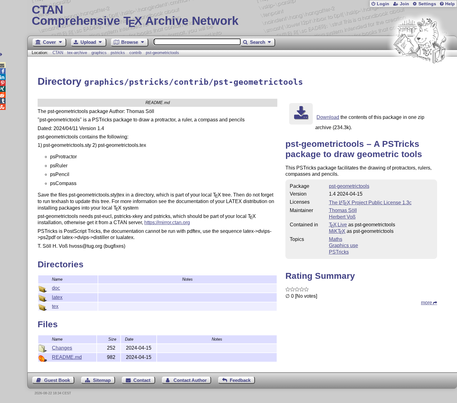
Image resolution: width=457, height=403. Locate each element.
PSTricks (339, 252)
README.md (67, 357)
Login (383, 4)
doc (56, 288)
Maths (335, 239)
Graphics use (343, 245)
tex (55, 306)
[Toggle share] (2, 54)
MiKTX (337, 231)
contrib (135, 52)
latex (57, 297)
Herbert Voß (342, 217)
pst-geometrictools (162, 52)
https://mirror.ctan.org (167, 222)
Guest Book (57, 380)
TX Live (338, 224)
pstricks (118, 52)
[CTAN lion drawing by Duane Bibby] (420, 75)
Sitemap (102, 380)
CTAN (58, 52)
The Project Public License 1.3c (370, 202)
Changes (62, 348)
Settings (427, 4)
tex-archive (77, 52)
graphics (99, 52)
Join (404, 4)
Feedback (240, 380)
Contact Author (190, 380)
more (426, 302)
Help (450, 4)
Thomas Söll (343, 210)
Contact (141, 380)
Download (327, 117)
